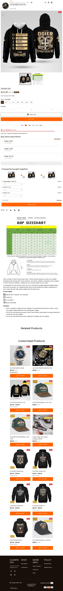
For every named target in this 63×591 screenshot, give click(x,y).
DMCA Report (13, 588)
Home (2, 7)
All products (8, 7)
